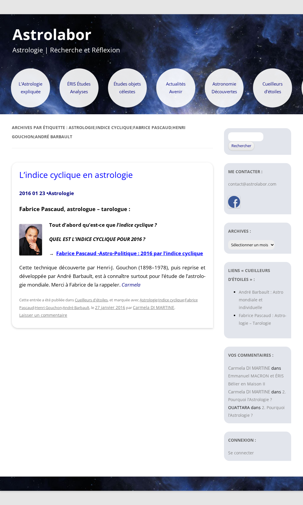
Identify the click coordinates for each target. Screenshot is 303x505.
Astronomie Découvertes (224, 88)
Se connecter (241, 453)
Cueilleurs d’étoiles (272, 88)
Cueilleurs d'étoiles (91, 300)
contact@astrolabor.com (252, 184)
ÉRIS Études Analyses (79, 88)
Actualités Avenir (176, 88)
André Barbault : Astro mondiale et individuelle (261, 300)
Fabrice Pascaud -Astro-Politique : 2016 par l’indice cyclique (129, 253)
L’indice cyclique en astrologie (76, 174)
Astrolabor (51, 34)
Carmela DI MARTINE (153, 307)
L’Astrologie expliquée (30, 88)
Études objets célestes (127, 88)
